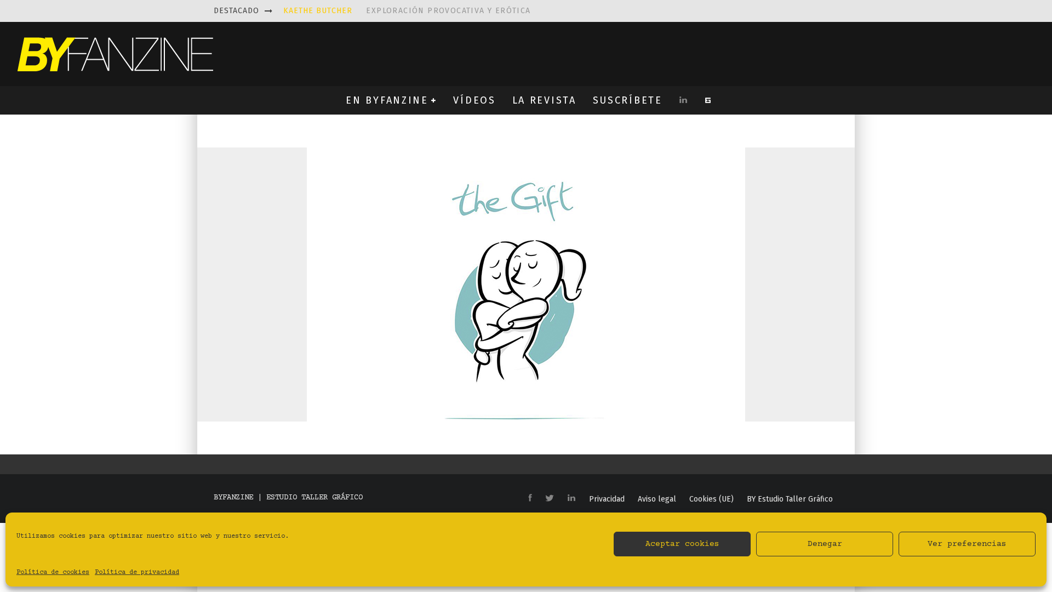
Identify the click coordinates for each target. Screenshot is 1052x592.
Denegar (825, 544)
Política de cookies (52, 572)
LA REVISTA (544, 100)
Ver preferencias (967, 544)
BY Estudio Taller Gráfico (790, 499)
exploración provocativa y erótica (407, 10)
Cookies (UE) (711, 499)
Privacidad (607, 499)
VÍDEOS (474, 100)
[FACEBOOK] (530, 498)
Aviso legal (657, 499)
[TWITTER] (549, 498)
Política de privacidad (137, 572)
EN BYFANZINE (387, 100)
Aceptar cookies (682, 544)
